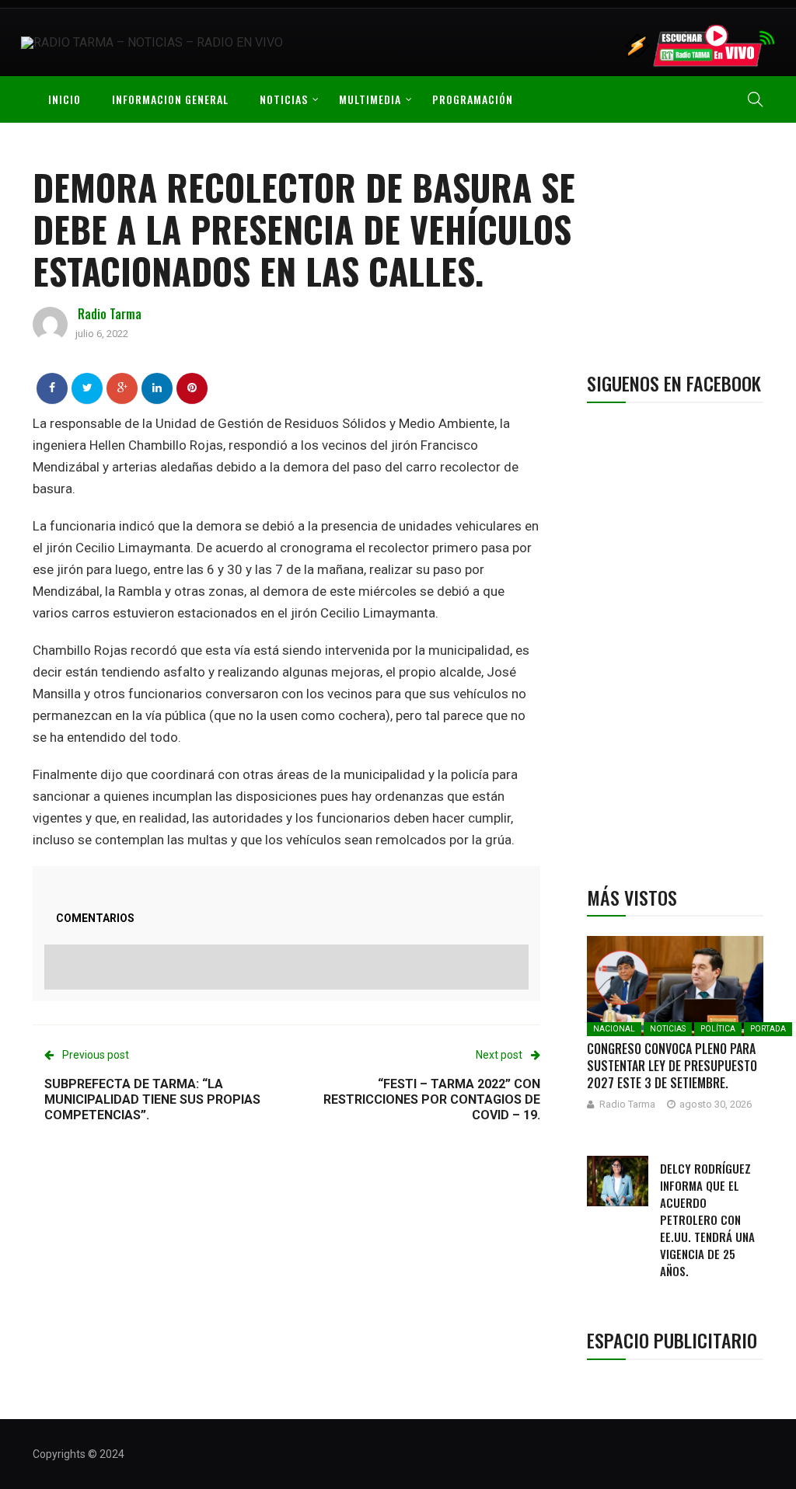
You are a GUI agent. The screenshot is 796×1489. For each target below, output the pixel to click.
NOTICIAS (284, 99)
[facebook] (52, 387)
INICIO (64, 99)
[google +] (122, 387)
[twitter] (87, 387)
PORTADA (768, 1029)
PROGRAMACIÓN (472, 99)
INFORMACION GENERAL (170, 99)
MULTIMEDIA (370, 99)
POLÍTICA (717, 1029)
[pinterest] (192, 387)
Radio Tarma (109, 313)
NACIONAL (614, 1029)
